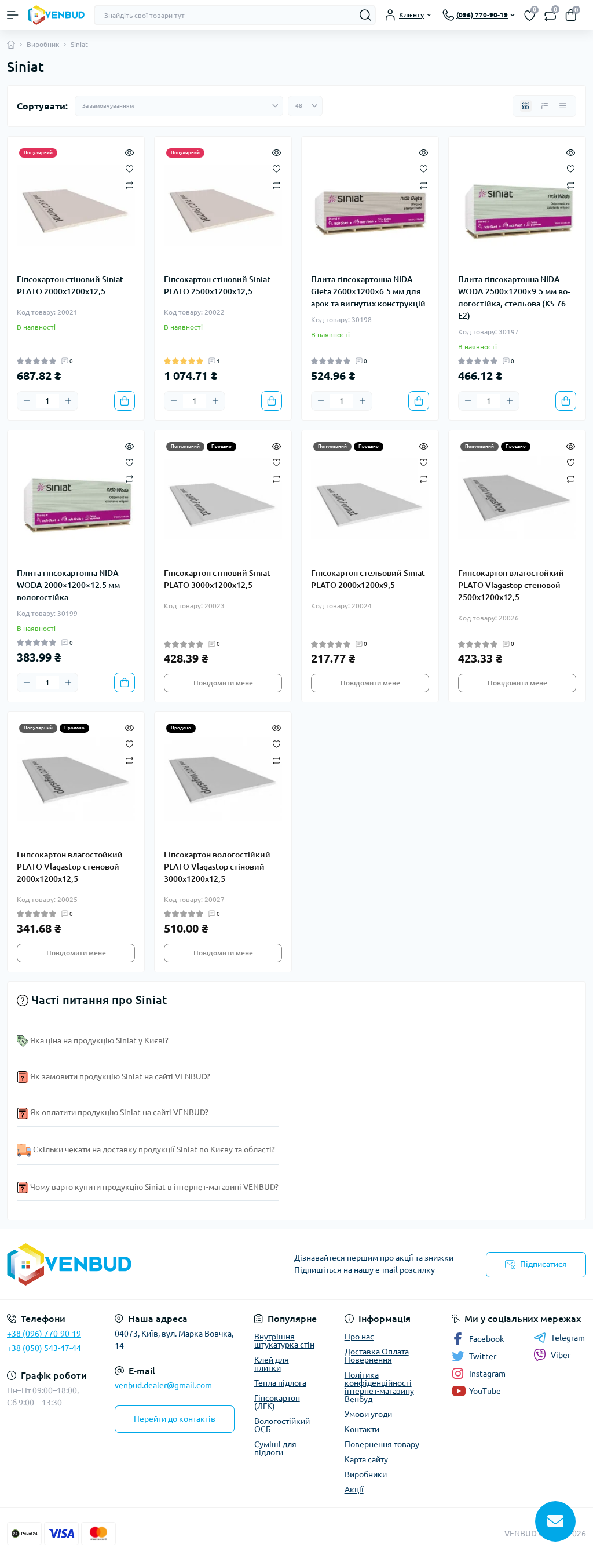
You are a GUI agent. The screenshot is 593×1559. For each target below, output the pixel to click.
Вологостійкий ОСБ (282, 1425)
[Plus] (68, 401)
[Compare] (129, 184)
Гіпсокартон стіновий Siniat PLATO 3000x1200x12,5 (217, 579)
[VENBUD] (99, 1264)
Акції (354, 1489)
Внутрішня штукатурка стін (284, 1340)
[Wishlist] (129, 168)
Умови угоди (368, 1414)
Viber (560, 1355)
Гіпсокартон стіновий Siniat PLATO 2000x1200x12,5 (70, 285)
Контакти (362, 1429)
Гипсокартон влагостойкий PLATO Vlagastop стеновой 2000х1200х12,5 (70, 866)
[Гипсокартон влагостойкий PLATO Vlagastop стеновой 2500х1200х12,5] (517, 499)
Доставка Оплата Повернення (377, 1355)
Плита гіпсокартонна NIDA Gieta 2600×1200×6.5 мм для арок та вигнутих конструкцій (368, 291)
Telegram (568, 1337)
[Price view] (563, 106)
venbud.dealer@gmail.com (163, 1385)
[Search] (365, 15)
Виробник (43, 44)
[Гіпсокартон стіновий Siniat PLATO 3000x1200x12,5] (223, 499)
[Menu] (13, 15)
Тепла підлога (280, 1383)
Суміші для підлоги (275, 1448)
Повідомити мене (223, 683)
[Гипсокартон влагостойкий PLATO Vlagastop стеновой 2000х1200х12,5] (76, 780)
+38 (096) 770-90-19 (44, 1333)
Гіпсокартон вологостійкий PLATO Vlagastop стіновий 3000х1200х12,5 (217, 866)
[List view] (544, 106)
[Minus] (26, 401)
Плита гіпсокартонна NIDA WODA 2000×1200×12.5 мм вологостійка (68, 585)
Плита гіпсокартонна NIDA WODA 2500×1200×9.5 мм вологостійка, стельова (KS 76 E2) (514, 297)
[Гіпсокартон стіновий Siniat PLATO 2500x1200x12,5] (223, 205)
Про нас (359, 1336)
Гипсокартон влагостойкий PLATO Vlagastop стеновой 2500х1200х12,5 (511, 585)
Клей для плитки (271, 1363)
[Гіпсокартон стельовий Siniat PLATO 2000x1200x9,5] (370, 499)
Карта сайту (366, 1459)
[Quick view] (129, 151)
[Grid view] (526, 106)
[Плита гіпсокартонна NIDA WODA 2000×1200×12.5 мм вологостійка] (76, 499)
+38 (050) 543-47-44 (44, 1348)
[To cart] (124, 401)
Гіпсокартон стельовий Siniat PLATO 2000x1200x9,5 (368, 579)
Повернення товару (382, 1444)
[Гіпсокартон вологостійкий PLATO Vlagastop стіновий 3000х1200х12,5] (223, 780)
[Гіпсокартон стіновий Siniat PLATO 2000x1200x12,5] (76, 205)
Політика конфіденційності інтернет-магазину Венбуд (379, 1387)
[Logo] (56, 14)
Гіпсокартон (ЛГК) (277, 1402)
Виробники (366, 1474)
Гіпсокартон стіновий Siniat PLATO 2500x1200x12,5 (217, 285)
